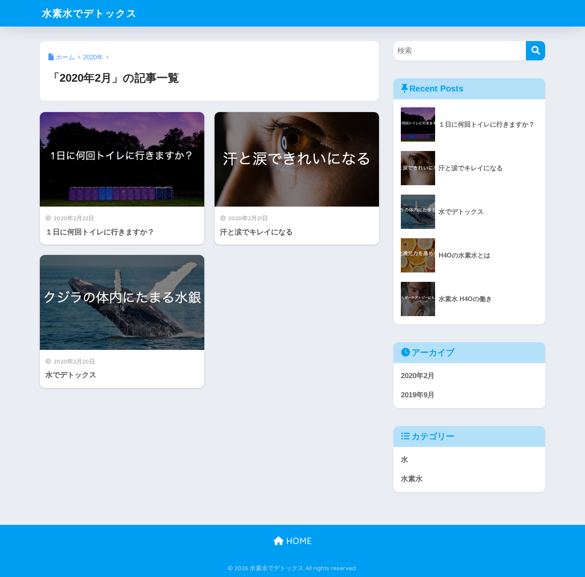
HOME (298, 541)
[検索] (535, 50)
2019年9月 (418, 395)
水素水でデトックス (89, 13)
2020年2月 (418, 376)
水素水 (412, 479)
